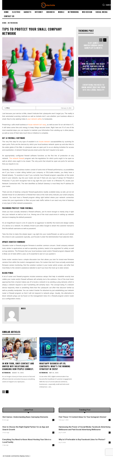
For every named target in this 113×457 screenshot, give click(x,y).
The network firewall (16, 158)
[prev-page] (3, 391)
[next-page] (7, 391)
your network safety (34, 119)
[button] (106, 5)
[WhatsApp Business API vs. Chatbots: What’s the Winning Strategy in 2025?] (56, 349)
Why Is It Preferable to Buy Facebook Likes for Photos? (82, 439)
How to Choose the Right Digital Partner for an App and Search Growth (93, 66)
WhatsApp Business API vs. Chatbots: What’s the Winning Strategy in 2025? (54, 366)
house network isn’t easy (37, 124)
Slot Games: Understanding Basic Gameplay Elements (93, 45)
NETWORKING (13, 23)
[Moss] (12, 314)
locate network (44, 141)
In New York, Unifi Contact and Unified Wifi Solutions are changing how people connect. (18, 366)
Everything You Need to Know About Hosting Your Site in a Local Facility (93, 87)
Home (4, 23)
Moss (8, 108)
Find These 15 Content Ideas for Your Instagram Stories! (82, 417)
